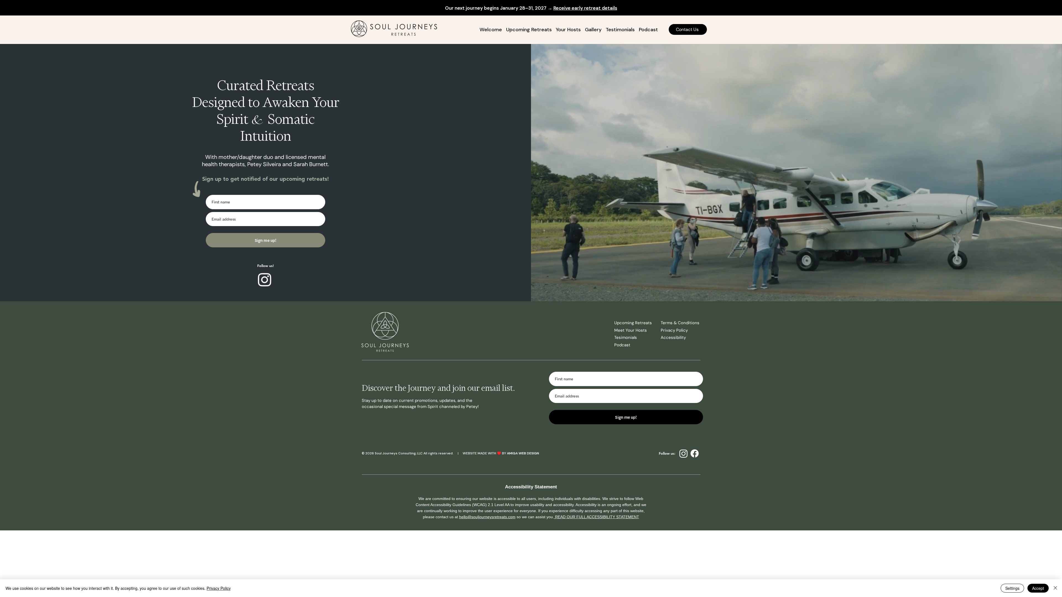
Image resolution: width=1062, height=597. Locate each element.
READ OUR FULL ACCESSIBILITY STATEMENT (596, 517)
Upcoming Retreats (633, 323)
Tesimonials (625, 337)
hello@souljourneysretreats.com (487, 517)
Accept (1038, 588)
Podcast (622, 345)
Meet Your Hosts (630, 330)
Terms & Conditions (680, 323)
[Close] (1055, 588)
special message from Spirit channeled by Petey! (431, 406)
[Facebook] (694, 453)
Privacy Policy (674, 330)
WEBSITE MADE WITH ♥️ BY (485, 453)
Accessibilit (672, 337)
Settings (1012, 588)
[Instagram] (265, 279)
